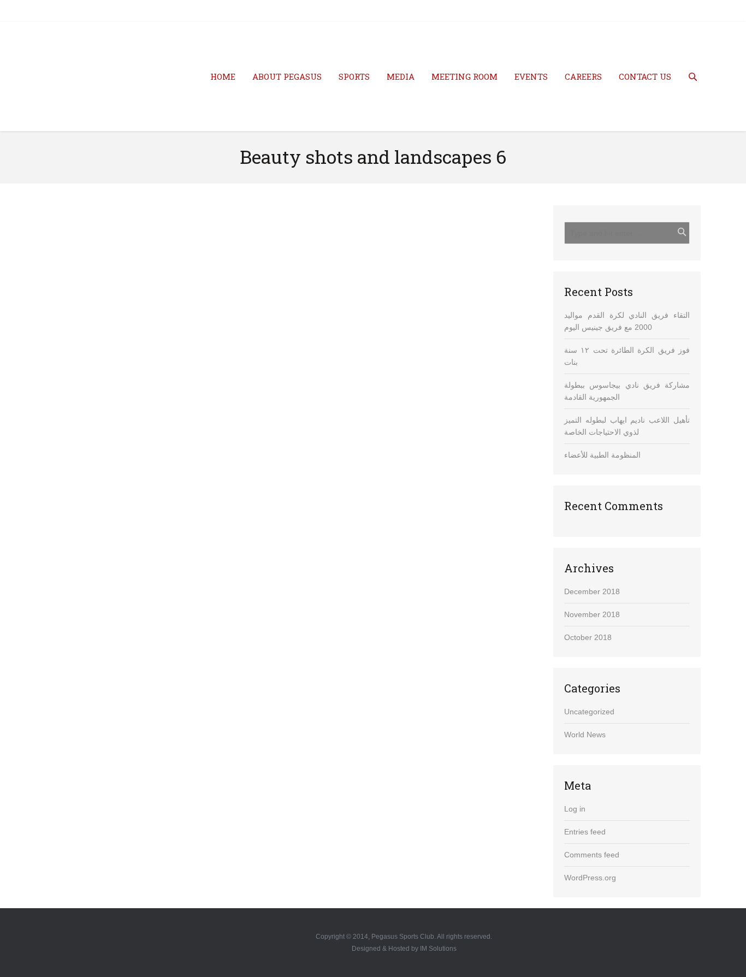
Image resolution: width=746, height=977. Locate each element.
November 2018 (592, 614)
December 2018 (592, 591)
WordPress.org (590, 877)
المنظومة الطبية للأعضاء (602, 455)
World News (585, 734)
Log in (574, 808)
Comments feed (591, 854)
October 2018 (588, 637)
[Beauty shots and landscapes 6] (288, 367)
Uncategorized (589, 711)
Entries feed (585, 831)
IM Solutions (438, 948)
